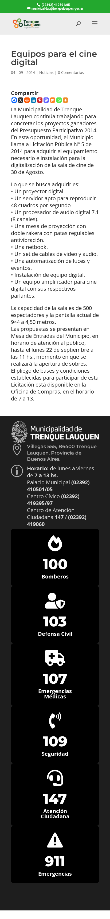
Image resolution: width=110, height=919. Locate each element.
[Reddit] (27, 100)
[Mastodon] (46, 100)
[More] (65, 100)
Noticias (46, 72)
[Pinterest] (39, 100)
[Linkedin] (33, 100)
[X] (20, 100)
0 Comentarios (71, 72)
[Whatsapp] (59, 100)
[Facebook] (14, 100)
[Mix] (52, 100)
